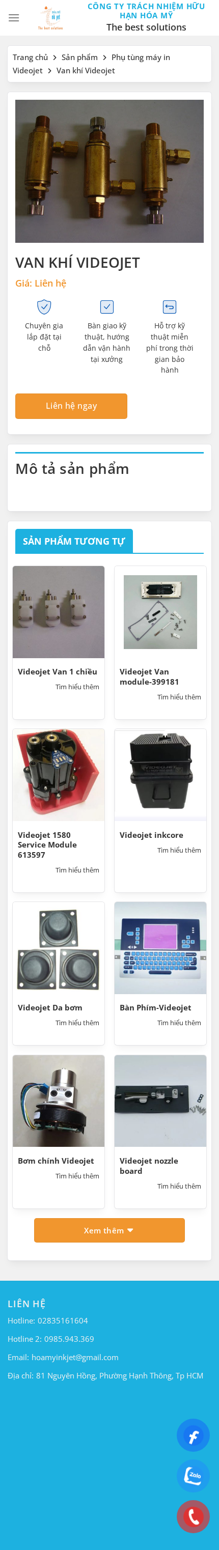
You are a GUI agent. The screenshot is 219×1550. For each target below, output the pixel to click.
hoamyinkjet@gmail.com (75, 1357)
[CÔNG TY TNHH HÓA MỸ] (50, 18)
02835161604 (63, 1320)
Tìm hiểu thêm (77, 687)
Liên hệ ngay (71, 405)
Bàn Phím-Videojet (155, 1007)
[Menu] (14, 17)
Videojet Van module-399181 (149, 677)
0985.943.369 (69, 1339)
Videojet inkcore (151, 835)
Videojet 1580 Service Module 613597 (47, 845)
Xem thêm (105, 1230)
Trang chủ (30, 57)
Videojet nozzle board (149, 1166)
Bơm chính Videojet (56, 1161)
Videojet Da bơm (50, 1007)
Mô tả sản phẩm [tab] (72, 468)
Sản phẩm (80, 57)
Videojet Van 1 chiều (57, 672)
